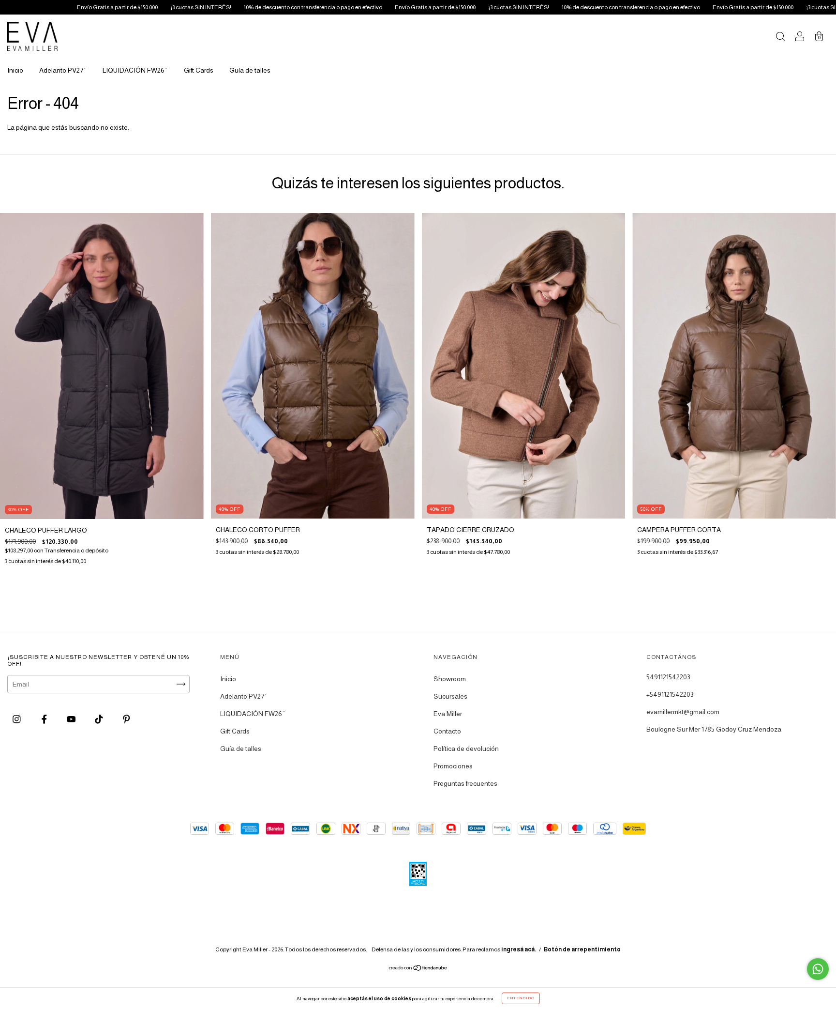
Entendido (521, 998)
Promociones (453, 766)
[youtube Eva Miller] (72, 719)
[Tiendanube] (418, 969)
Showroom (449, 679)
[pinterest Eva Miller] (126, 719)
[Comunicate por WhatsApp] (818, 969)
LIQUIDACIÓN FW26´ (135, 70)
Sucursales (450, 696)
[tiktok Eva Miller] (100, 719)
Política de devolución (466, 748)
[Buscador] (780, 37)
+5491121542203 (670, 694)
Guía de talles (249, 70)
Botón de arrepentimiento (582, 949)
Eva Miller (447, 714)
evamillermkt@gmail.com (682, 712)
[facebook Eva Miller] (45, 719)
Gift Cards (198, 70)
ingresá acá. (518, 949)
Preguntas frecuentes (465, 783)
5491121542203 (668, 677)
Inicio (15, 70)
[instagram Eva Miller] (17, 719)
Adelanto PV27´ (63, 70)
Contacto (447, 731)
